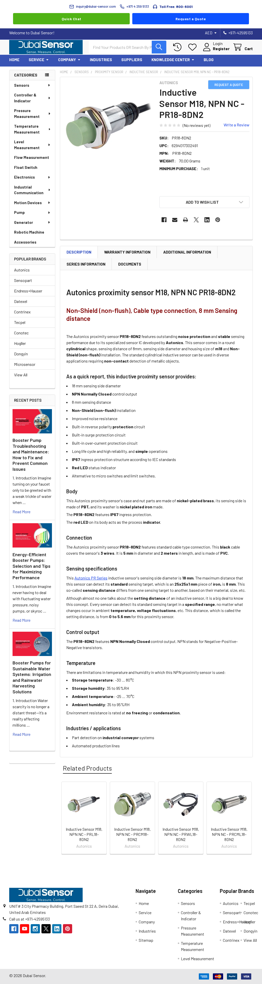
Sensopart (23, 280)
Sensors (21, 85)
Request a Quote (191, 19)
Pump (19, 212)
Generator (23, 222)
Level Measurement (27, 144)
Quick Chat (71, 19)
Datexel (20, 301)
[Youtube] (24, 928)
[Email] (174, 219)
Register (221, 48)
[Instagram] (35, 928)
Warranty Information (127, 252)
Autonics (22, 269)
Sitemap (146, 940)
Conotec (21, 332)
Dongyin (21, 353)
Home (14, 59)
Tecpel (19, 322)
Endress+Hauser (28, 290)
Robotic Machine (29, 232)
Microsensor (24, 364)
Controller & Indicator (25, 98)
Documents (129, 264)
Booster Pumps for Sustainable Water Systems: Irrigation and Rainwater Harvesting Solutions (32, 677)
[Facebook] (164, 219)
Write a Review (236, 124)
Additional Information (187, 252)
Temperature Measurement (27, 129)
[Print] (185, 219)
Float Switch (25, 167)
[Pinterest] (217, 219)
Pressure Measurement (27, 113)
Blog (209, 59)
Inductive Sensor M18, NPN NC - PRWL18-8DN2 (180, 834)
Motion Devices (28, 202)
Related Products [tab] (87, 768)
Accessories (25, 242)
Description (79, 252)
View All (20, 374)
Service (36, 59)
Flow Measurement (31, 157)
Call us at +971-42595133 (29, 918)
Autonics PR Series (90, 577)
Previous (65, 818)
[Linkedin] (207, 219)
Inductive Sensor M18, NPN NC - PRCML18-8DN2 (229, 834)
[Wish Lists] (194, 47)
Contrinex (22, 311)
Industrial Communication (28, 190)
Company (67, 59)
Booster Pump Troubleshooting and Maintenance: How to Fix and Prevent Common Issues (31, 454)
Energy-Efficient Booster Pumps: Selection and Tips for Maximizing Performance (31, 566)
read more (21, 511)
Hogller (20, 343)
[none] (108, 125)
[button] (204, 202)
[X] (196, 219)
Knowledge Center (170, 59)
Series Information (86, 264)
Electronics (24, 177)
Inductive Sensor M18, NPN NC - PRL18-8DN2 (84, 834)
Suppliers (131, 59)
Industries (101, 59)
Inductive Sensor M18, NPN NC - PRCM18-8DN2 (132, 834)
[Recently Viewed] (178, 47)
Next (248, 818)
